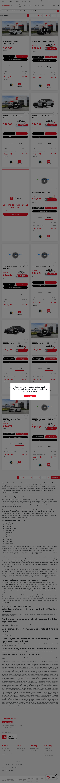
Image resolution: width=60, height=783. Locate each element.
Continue (30, 396)
